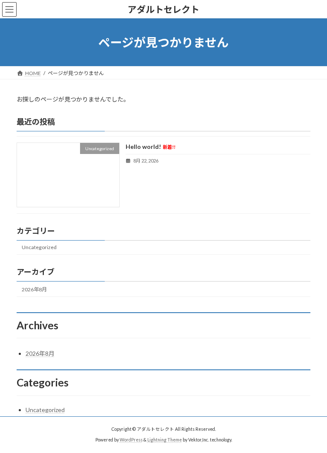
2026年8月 (34, 289)
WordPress (131, 439)
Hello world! (150, 147)
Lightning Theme (164, 439)
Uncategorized (39, 247)
